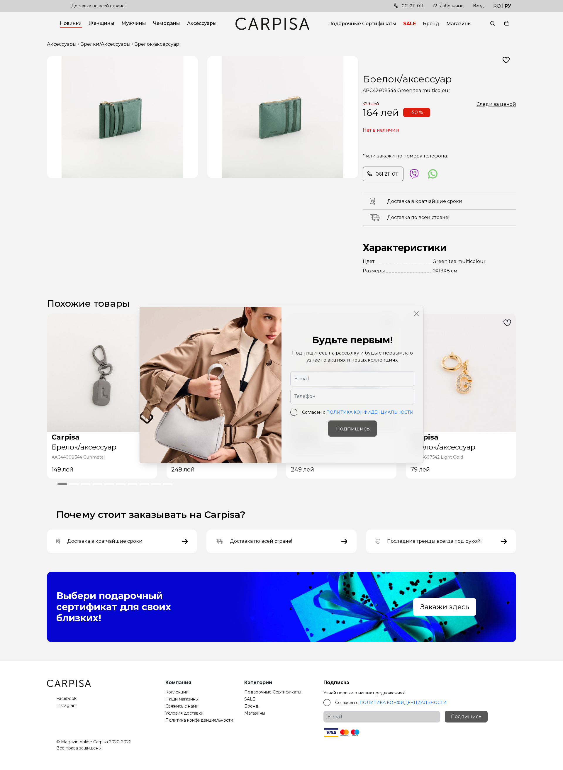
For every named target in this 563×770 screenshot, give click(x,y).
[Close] (416, 313)
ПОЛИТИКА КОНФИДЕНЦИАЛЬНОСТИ (369, 412)
